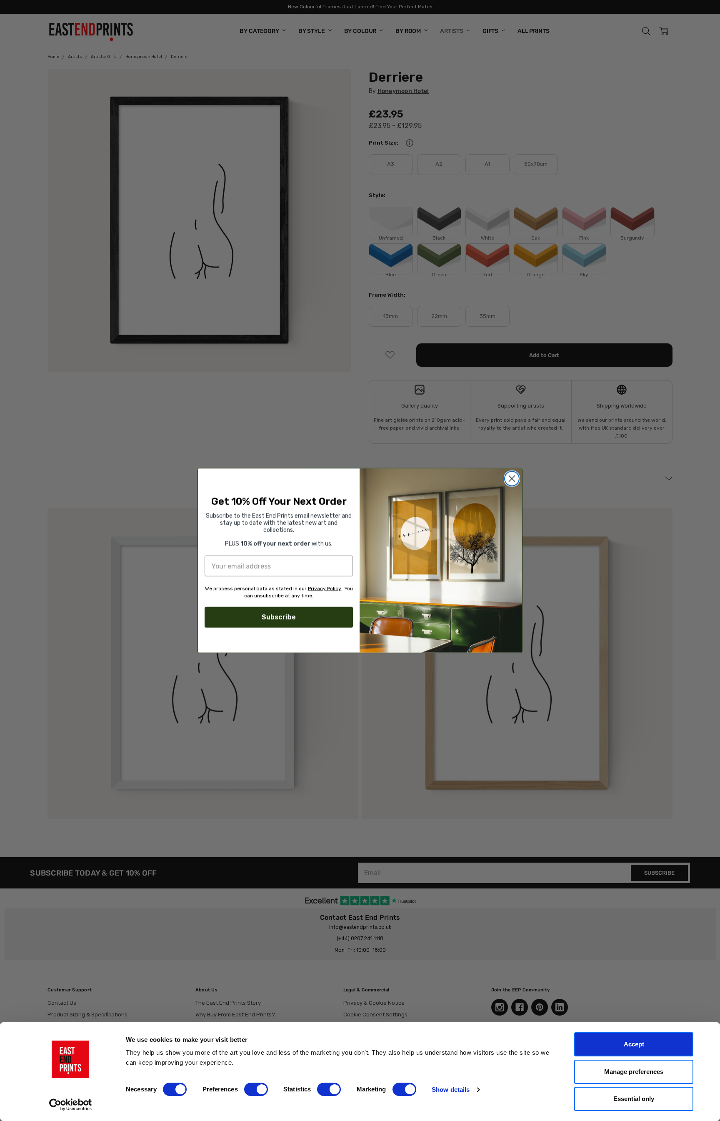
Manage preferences (633, 1071)
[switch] (256, 1089)
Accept (634, 1044)
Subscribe (279, 617)
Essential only (633, 1098)
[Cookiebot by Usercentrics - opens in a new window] (70, 1104)
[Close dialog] (512, 478)
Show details (451, 1089)
